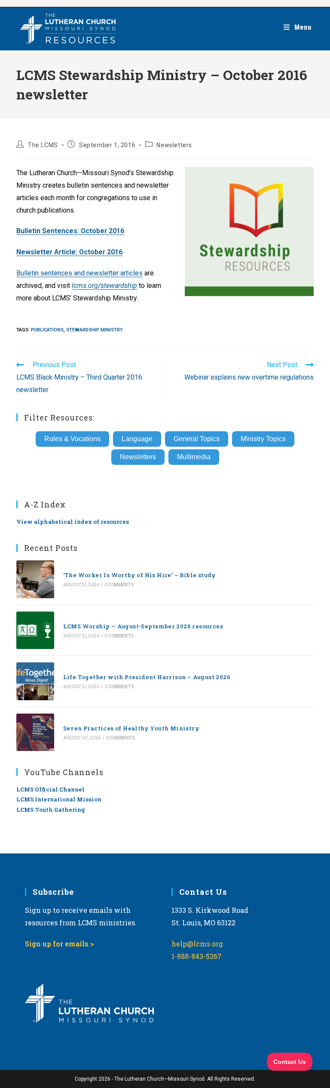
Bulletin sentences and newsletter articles (79, 273)
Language (137, 438)
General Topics (197, 438)
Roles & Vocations (72, 438)
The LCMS (43, 145)
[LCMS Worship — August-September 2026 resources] (35, 630)
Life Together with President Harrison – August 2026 (146, 677)
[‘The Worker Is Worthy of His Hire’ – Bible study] (35, 579)
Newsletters (174, 145)
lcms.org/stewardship (104, 285)
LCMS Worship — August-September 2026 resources (143, 626)
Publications (47, 330)
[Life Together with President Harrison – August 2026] (35, 681)
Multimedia (194, 457)
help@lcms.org (197, 943)
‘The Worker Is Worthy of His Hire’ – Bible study (139, 575)
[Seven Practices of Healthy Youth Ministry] (35, 732)
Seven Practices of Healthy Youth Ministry (131, 728)
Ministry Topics (263, 438)
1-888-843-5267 (196, 956)
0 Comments (119, 584)
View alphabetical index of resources (72, 521)
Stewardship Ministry (94, 330)
